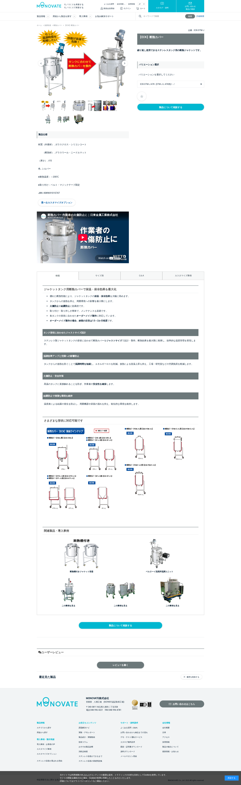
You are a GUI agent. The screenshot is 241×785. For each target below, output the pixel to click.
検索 (190, 16)
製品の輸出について (170, 747)
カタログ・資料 (162, 8)
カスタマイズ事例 (44, 749)
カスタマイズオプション (47, 754)
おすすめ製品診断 (86, 747)
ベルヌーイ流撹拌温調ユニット (159, 571)
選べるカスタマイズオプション (56, 202)
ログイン (127, 8)
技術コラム (83, 742)
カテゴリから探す (44, 728)
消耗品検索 (83, 751)
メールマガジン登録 (128, 756)
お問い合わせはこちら (184, 704)
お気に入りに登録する (141, 96)
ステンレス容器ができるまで (90, 756)
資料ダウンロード (127, 751)
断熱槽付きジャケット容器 (81, 571)
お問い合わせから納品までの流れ (134, 732)
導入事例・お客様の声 (46, 744)
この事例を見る (120, 606)
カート (142, 8)
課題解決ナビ (84, 728)
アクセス (166, 737)
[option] (83, 63)
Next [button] (124, 63)
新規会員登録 (108, 8)
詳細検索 (200, 16)
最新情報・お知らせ (170, 751)
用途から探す (42, 732)
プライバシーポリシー (83, 781)
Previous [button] (41, 63)
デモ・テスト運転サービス (131, 737)
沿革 (164, 732)
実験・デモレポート (87, 732)
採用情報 (131, 4)
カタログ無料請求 (127, 742)
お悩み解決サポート (104, 16)
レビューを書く (120, 665)
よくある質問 (109, 4)
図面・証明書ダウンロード (131, 747)
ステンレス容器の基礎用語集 (90, 761)
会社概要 (166, 728)
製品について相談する (170, 107)
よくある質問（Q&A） (129, 728)
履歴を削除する (193, 677)
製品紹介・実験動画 (87, 737)
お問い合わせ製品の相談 (190, 7)
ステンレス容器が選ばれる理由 (49, 761)
